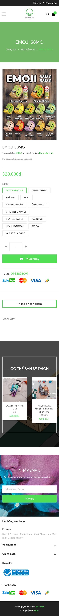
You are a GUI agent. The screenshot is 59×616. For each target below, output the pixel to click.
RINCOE (44, 415)
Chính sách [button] (9, 553)
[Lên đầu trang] (49, 609)
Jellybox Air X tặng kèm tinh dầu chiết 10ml (44, 408)
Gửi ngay (29, 498)
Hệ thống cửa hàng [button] (13, 521)
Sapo (36, 610)
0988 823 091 (16, 538)
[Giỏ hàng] (54, 14)
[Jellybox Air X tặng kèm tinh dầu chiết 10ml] (44, 389)
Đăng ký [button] (7, 563)
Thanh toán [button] (9, 584)
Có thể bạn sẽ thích (29, 368)
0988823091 (19, 273)
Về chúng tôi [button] (9, 544)
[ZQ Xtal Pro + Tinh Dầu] (15, 389)
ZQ (14, 412)
